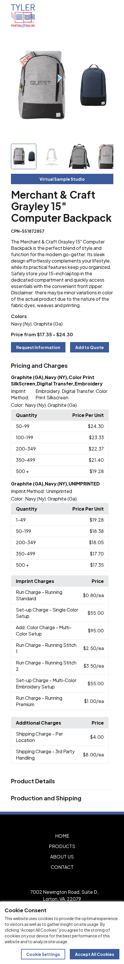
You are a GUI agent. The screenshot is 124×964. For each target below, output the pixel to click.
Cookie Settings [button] (43, 954)
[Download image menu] (106, 44)
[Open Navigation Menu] (106, 16)
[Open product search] (94, 16)
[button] (62, 365)
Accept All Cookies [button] (94, 954)
